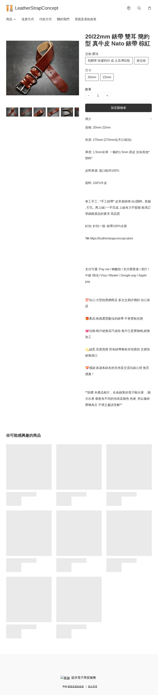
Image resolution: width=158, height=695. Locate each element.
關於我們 (63, 19)
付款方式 (45, 19)
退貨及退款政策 (85, 19)
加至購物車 (118, 107)
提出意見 (92, 686)
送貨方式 (28, 19)
